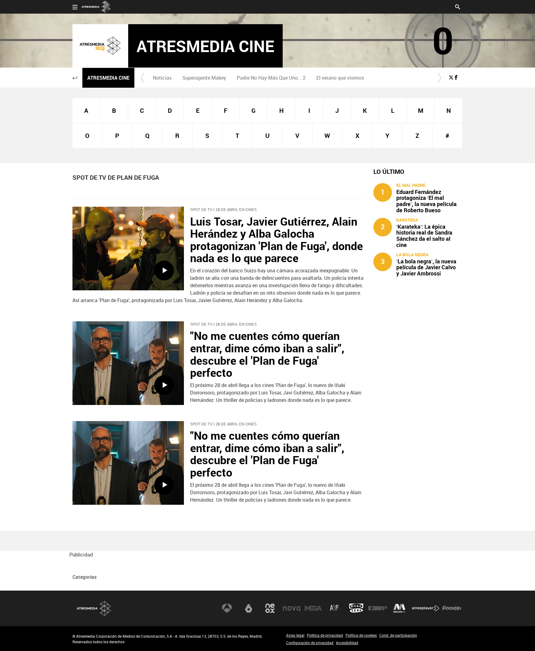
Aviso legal (295, 635)
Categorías (84, 577)
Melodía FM (399, 608)
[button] (74, 77)
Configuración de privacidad (309, 642)
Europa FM (377, 608)
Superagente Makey (204, 77)
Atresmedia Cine (108, 77)
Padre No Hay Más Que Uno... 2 (271, 77)
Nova (291, 608)
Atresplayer (426, 608)
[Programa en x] (451, 77)
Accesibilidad (347, 642)
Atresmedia (94, 608)
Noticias (162, 77)
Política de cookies (361, 635)
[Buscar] (458, 6)
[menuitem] (162, 77)
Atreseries (334, 608)
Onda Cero (356, 608)
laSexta (248, 608)
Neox (270, 608)
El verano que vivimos (340, 77)
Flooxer (451, 608)
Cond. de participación (398, 635)
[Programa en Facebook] (456, 77)
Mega (313, 608)
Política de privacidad (325, 635)
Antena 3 (227, 608)
